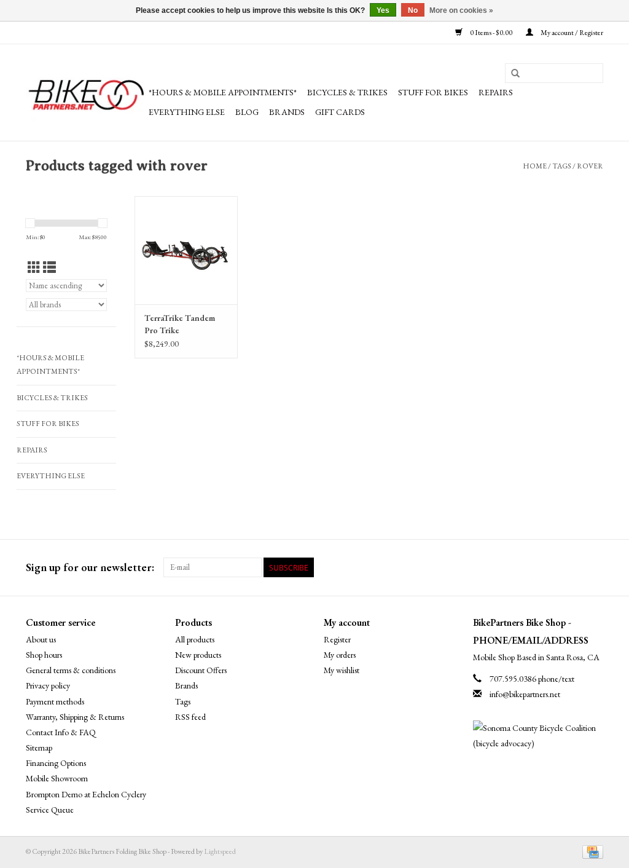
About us (41, 639)
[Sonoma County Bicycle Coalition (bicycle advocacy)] (538, 735)
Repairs (496, 92)
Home (535, 166)
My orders (340, 654)
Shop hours (44, 654)
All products (194, 639)
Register (337, 639)
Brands (287, 111)
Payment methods (55, 701)
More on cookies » (461, 10)
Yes (383, 10)
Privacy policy (48, 685)
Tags (561, 166)
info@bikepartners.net (525, 694)
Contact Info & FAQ (61, 732)
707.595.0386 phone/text (532, 678)
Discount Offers (201, 670)
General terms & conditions (70, 670)
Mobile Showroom (57, 778)
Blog (247, 111)
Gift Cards (340, 111)
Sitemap (39, 747)
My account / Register (571, 32)
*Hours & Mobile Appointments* (223, 92)
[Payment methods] (590, 851)
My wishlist (341, 670)
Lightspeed (220, 851)
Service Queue (50, 809)
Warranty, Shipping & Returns (75, 716)
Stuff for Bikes (433, 92)
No (413, 10)
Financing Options (56, 762)
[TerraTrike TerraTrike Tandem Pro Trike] (186, 250)
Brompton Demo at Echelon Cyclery (86, 794)
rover (590, 166)
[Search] (515, 73)
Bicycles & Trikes (347, 92)
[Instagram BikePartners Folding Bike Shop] (593, 567)
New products (198, 654)
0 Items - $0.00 (491, 32)
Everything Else (187, 111)
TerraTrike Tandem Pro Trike (179, 324)
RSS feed (190, 716)
